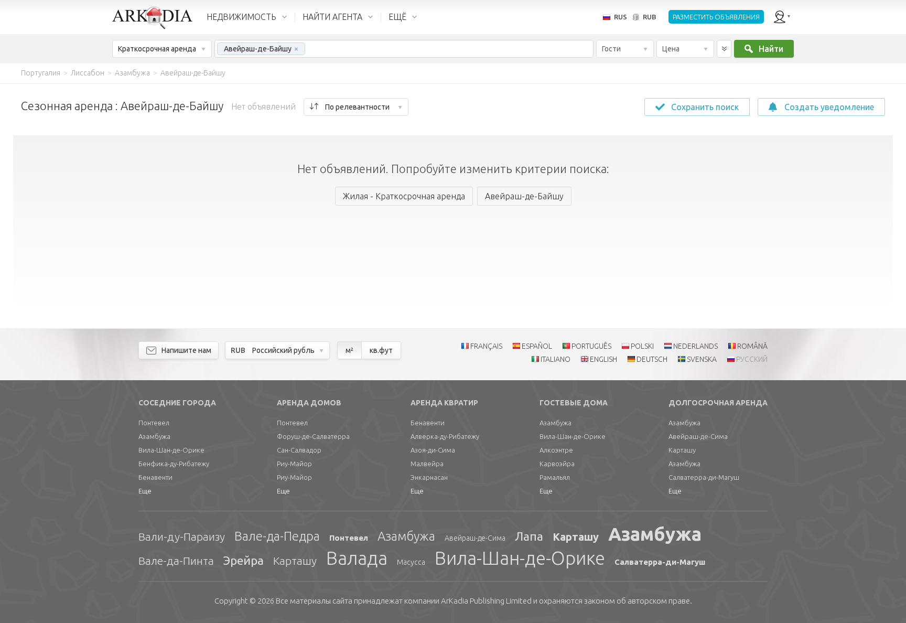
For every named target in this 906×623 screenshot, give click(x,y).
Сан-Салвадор (299, 450)
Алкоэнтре (556, 450)
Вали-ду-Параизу (181, 536)
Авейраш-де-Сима (698, 436)
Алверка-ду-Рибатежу (445, 436)
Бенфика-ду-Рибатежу (173, 463)
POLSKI (642, 346)
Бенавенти (155, 477)
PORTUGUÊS (591, 346)
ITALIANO (555, 359)
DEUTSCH (652, 359)
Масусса (411, 562)
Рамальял (555, 477)
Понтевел (153, 422)
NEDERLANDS (695, 346)
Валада (356, 557)
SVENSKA (702, 359)
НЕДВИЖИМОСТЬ (241, 17)
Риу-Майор (294, 463)
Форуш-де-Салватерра (313, 436)
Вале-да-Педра (277, 536)
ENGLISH (603, 359)
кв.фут (381, 350)
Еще (145, 491)
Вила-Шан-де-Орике (171, 450)
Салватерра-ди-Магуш (703, 477)
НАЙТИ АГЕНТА (332, 17)
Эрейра (243, 560)
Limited (486, 600)
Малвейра (427, 463)
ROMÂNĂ (752, 346)
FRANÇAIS (486, 346)
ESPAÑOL (537, 346)
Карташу (682, 450)
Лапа (529, 536)
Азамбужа (154, 436)
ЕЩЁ (397, 17)
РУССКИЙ (752, 359)
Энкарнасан (429, 477)
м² (349, 350)
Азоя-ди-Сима (433, 450)
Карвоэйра (557, 463)
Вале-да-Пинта (176, 560)
